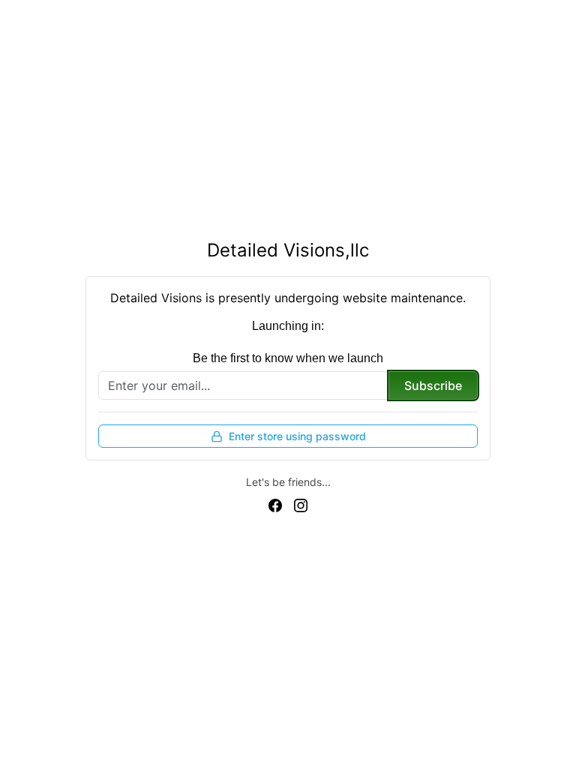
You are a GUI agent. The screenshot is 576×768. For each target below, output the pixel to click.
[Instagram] (301, 504)
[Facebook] (275, 504)
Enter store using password (297, 436)
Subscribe (433, 385)
